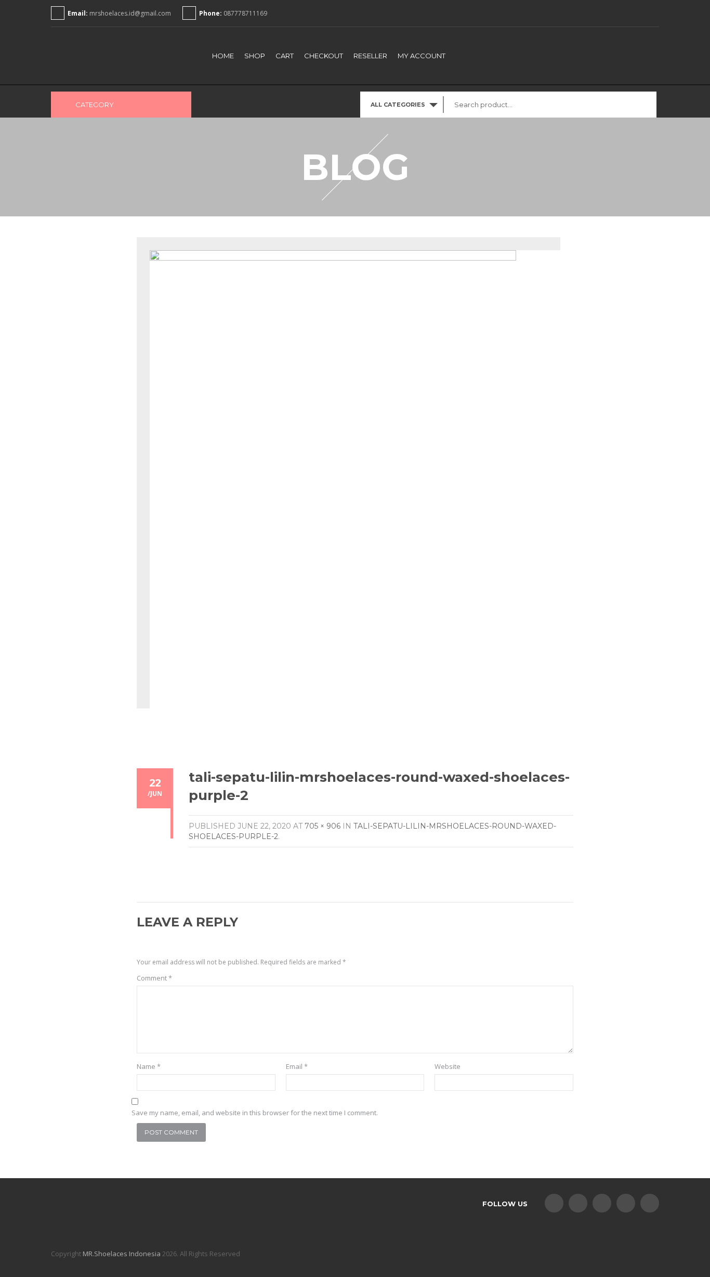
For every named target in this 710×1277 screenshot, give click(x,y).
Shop (254, 55)
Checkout (323, 55)
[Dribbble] (649, 1203)
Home (223, 55)
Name (149, 1066)
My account (421, 55)
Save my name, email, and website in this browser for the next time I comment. (255, 1112)
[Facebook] (554, 1203)
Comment (154, 978)
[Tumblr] (602, 1203)
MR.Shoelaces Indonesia (122, 1253)
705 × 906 (322, 826)
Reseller (370, 55)
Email (297, 1066)
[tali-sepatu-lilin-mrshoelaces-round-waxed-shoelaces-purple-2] (333, 485)
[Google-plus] (625, 1203)
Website (448, 1066)
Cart (284, 55)
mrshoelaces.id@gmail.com (130, 13)
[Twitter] (578, 1203)
